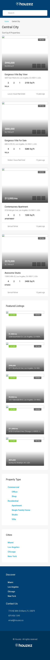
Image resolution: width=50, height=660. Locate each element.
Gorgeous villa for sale (16, 140)
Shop (14, 496)
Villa (14, 519)
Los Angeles (13, 547)
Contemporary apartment (16, 206)
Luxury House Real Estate (16, 94)
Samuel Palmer (13, 226)
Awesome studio (13, 273)
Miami (10, 542)
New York (12, 556)
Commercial (13, 487)
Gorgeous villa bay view (16, 74)
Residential (13, 501)
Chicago (12, 552)
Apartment (17, 505)
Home (7, 21)
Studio (15, 514)
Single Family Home (21, 510)
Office (14, 492)
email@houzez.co (15, 620)
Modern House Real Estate (17, 160)
